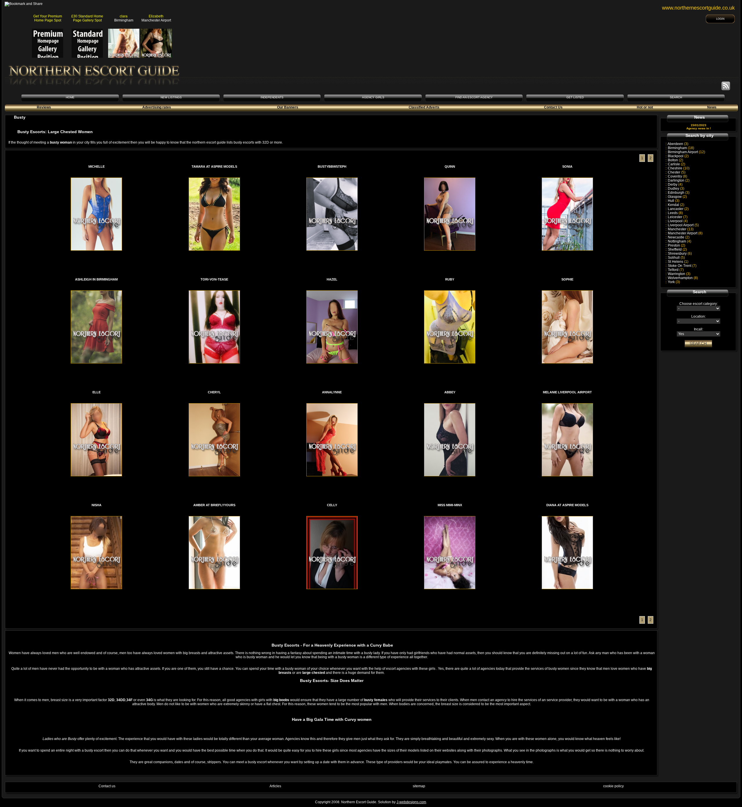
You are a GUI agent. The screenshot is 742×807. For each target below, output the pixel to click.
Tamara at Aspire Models (214, 166)
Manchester (681, 229)
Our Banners (287, 107)
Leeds (675, 213)
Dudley (676, 189)
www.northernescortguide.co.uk (698, 8)
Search (676, 97)
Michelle (96, 166)
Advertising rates (156, 107)
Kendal (676, 205)
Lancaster (678, 209)
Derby (675, 184)
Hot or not (645, 107)
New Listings (171, 97)
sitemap (419, 786)
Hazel (332, 279)
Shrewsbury (680, 253)
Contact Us (553, 107)
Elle (96, 392)
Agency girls (373, 97)
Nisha (96, 505)
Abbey (449, 392)
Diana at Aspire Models (567, 505)
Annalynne (332, 392)
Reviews (44, 107)
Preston (676, 245)
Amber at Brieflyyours (214, 505)
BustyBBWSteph (332, 166)
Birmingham (681, 148)
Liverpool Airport (683, 225)
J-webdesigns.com (411, 802)
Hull (673, 201)
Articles (275, 786)
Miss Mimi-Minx (450, 505)
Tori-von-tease (214, 279)
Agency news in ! (698, 128)
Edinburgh (679, 193)
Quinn (450, 166)
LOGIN (720, 18)
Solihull (676, 258)
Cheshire (679, 168)
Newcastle (679, 237)
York (674, 282)
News (711, 107)
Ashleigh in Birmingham (96, 279)
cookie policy (613, 786)
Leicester (678, 217)
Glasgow (677, 197)
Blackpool (678, 156)
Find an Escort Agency (474, 97)
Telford (676, 270)
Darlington (679, 180)
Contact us (107, 786)
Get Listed (575, 97)
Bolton (675, 160)
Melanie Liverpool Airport (567, 392)
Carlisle (676, 164)
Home (70, 97)
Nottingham (679, 241)
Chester (676, 172)
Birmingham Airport (686, 152)
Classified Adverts (424, 107)
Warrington (679, 274)
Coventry (677, 176)
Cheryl (214, 392)
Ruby (449, 279)
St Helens (678, 262)
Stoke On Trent (682, 266)
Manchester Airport (685, 233)
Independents (272, 97)
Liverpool (678, 221)
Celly (332, 505)
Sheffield (677, 249)
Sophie (567, 279)
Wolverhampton (683, 278)
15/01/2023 (698, 125)
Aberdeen (678, 144)
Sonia (567, 166)
